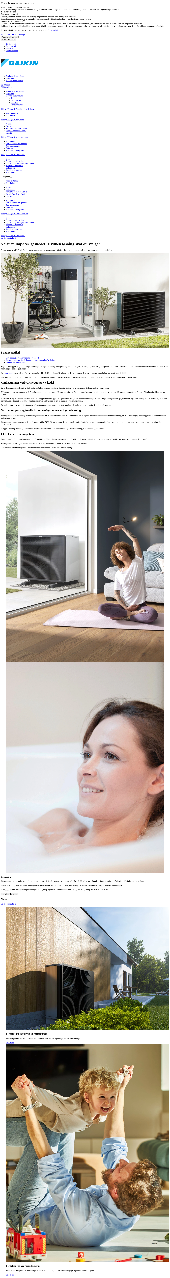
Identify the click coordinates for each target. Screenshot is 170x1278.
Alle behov (10, 231)
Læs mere (10, 1043)
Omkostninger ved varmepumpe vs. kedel (22, 358)
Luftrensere (10, 207)
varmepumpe (9, 373)
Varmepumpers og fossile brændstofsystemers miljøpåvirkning (30, 360)
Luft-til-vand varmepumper (16, 203)
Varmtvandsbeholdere (14, 225)
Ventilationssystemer (14, 229)
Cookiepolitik (53, 30)
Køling (8, 218)
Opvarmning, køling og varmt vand (20, 222)
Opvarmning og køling (15, 220)
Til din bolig (11, 44)
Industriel (9, 48)
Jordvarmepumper (13, 205)
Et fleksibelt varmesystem (16, 362)
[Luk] (11, 177)
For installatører (12, 51)
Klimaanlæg (11, 200)
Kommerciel (11, 46)
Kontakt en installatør (14, 81)
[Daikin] (19, 72)
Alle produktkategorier (15, 209)
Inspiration (10, 78)
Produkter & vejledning (15, 76)
